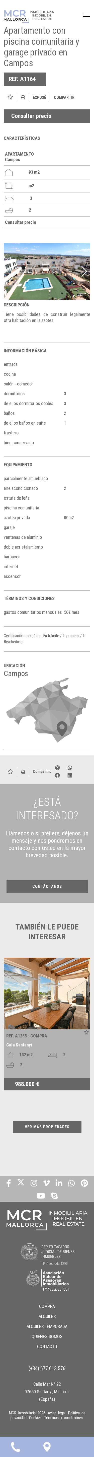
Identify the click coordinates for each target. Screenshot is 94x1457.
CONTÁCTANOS (47, 886)
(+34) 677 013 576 (47, 1368)
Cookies (35, 1417)
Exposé (39, 97)
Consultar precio (31, 115)
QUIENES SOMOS (47, 1336)
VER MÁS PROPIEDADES (47, 1126)
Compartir (64, 97)
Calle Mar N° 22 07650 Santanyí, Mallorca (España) (47, 1391)
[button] (84, 271)
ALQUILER (47, 1316)
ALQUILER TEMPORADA (47, 1326)
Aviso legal (56, 1413)
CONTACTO (47, 1346)
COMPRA (47, 1306)
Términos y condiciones (63, 1417)
